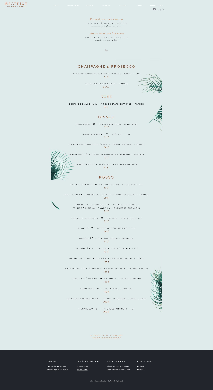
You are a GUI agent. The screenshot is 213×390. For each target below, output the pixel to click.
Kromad (120, 381)
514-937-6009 (117, 26)
